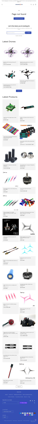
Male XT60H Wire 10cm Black (8, 380)
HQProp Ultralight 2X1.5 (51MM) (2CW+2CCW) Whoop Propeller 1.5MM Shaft (9, 213)
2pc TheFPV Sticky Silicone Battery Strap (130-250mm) (10, 356)
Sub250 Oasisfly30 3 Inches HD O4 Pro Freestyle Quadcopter (9, 85)
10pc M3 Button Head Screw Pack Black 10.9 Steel (9, 165)
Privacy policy (15, 420)
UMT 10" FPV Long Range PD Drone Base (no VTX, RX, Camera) (27, 81)
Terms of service (33, 420)
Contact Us (11, 394)
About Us (25, 396)
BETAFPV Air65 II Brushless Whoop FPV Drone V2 (9, 63)
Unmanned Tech (9, 420)
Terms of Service (11, 396)
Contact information (26, 420)
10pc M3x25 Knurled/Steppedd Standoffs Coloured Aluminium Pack (10, 137)
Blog (29, 396)
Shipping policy (33, 421)
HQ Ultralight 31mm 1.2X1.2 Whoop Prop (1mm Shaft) (10, 189)
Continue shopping (19, 18)
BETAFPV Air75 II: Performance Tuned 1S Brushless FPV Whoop (26, 63)
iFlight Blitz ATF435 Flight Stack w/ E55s (9, 117)
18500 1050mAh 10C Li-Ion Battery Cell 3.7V (9, 285)
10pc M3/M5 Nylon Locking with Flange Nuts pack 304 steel (27, 165)
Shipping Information (18, 394)
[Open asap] (35, 420)
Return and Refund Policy (27, 394)
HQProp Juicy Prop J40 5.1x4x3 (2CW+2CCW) (25, 309)
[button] (2, 4)
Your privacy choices (19, 396)
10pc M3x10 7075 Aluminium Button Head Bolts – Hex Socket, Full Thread (27, 213)
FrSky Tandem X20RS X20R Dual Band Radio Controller (27, 142)
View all (19, 90)
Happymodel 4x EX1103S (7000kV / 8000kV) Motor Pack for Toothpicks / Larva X (10, 333)
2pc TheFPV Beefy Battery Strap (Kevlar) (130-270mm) (26, 357)
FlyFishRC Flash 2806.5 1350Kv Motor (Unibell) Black (26, 285)
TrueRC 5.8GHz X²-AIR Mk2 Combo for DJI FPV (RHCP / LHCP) (27, 333)
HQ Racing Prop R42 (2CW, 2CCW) (25, 380)
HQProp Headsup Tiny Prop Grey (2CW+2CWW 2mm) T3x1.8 (25, 237)
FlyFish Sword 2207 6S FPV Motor (25, 188)
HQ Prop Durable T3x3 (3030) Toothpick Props (9, 304)
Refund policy (20, 420)
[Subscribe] (18, 403)
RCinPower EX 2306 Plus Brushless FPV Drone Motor (9, 237)
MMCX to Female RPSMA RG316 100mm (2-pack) (10, 261)
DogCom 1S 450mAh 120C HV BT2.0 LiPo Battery (27, 118)
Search (29, 32)
